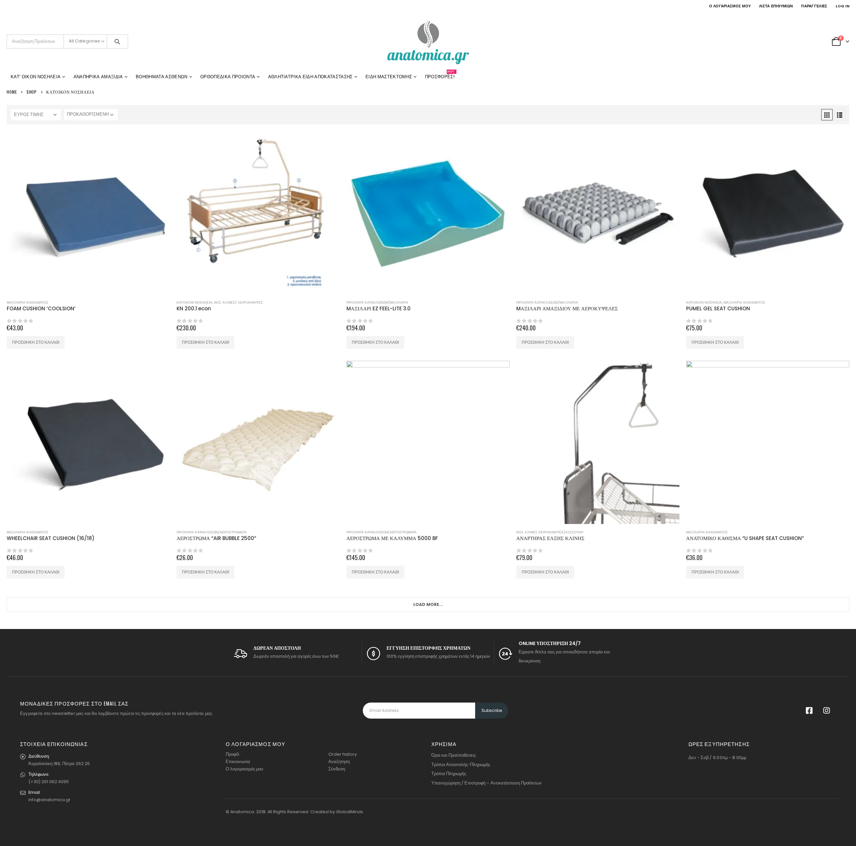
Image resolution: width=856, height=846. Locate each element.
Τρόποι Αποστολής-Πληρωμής (460, 764)
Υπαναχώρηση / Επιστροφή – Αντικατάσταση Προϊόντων (486, 783)
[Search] (117, 41)
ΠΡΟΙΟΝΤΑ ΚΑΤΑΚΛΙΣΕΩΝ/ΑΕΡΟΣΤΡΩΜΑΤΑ (212, 532)
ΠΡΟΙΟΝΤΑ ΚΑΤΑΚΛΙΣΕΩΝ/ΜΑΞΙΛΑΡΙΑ (377, 302)
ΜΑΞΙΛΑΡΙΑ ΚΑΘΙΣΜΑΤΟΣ (27, 302)
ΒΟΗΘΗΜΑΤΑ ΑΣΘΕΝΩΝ (162, 77)
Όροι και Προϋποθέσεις (453, 755)
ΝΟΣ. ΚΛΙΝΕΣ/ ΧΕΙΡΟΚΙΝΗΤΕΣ (238, 302)
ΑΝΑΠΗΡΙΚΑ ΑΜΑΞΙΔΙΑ (98, 77)
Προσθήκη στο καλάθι (35, 342)
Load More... (428, 604)
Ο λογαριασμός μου (244, 769)
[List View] (839, 114)
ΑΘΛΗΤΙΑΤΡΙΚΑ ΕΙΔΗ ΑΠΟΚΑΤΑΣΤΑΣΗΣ (310, 77)
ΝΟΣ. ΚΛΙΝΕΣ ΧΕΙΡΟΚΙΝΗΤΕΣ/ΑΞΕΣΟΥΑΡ (549, 532)
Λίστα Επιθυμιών (776, 6)
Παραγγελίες (814, 6)
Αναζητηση (339, 761)
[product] (88, 212)
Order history (342, 754)
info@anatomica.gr (49, 800)
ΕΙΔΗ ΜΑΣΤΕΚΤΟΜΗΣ (388, 77)
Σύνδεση (336, 769)
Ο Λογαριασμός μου (730, 6)
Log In (842, 6)
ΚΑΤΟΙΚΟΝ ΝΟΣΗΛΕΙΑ (194, 302)
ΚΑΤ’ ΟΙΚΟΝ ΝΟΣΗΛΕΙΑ (36, 77)
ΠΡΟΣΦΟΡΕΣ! (440, 75)
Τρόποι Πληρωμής (448, 773)
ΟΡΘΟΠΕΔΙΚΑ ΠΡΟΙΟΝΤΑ (227, 77)
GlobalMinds (349, 812)
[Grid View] (827, 114)
